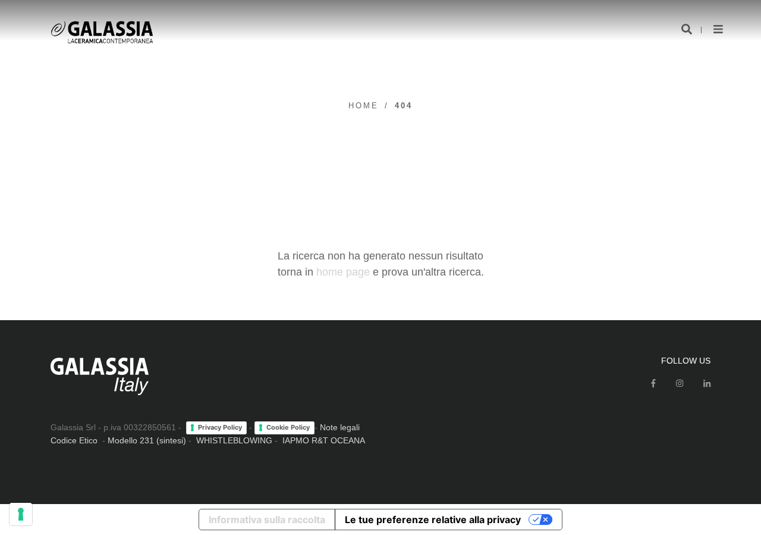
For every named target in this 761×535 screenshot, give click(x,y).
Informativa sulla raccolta (267, 519)
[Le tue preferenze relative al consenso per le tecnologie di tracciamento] (21, 514)
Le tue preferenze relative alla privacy (433, 519)
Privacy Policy (220, 427)
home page (343, 272)
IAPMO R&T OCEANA (323, 440)
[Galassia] (102, 32)
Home (363, 105)
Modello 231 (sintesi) (147, 440)
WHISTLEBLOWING (234, 440)
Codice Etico (74, 440)
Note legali (340, 427)
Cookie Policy (288, 427)
